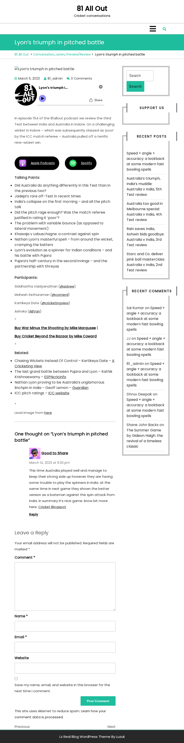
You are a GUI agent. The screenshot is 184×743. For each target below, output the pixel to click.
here (48, 412)
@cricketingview (55, 303)
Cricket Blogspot (52, 506)
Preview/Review (78, 54)
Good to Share (54, 453)
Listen (60, 54)
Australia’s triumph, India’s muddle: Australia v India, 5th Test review (144, 186)
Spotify (86, 163)
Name (21, 616)
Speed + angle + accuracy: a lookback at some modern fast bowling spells (145, 161)
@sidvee (67, 286)
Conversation (43, 54)
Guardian (80, 387)
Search (135, 86)
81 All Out (92, 8)
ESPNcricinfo (55, 376)
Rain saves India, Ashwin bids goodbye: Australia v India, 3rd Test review (145, 237)
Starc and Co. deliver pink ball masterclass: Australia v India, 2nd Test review (146, 262)
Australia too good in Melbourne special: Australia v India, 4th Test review (145, 211)
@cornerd (60, 294)
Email (21, 637)
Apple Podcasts (43, 163)
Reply (33, 514)
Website (22, 658)
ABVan (34, 311)
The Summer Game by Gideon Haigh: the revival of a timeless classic (145, 438)
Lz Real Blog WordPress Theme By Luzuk (92, 736)
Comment (25, 557)
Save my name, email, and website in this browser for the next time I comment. (62, 688)
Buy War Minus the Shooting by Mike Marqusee (55, 328)
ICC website (58, 393)
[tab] (153, 28)
